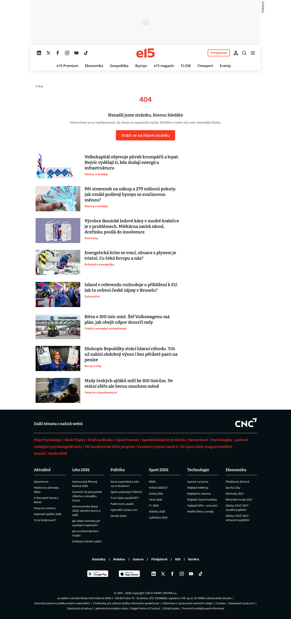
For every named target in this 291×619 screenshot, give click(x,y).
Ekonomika (94, 66)
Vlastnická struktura (79, 608)
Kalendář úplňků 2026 (47, 514)
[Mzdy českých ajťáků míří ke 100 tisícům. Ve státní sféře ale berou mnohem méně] (58, 390)
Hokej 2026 (156, 493)
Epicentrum (41, 482)
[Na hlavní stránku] (145, 52)
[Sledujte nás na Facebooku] (57, 53)
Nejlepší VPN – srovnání (202, 505)
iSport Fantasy (127, 440)
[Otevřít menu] (253, 53)
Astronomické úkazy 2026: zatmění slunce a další (86, 510)
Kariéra (193, 559)
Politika (118, 470)
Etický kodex (171, 608)
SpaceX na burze (197, 482)
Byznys (141, 66)
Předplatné (159, 559)
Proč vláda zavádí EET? (125, 498)
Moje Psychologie (48, 440)
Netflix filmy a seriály (200, 511)
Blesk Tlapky (75, 440)
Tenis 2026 (155, 499)
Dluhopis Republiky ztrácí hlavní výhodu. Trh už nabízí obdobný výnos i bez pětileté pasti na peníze (131, 354)
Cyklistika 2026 (158, 517)
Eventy (225, 66)
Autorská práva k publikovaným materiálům (62, 603)
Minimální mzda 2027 (239, 499)
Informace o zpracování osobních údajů (187, 603)
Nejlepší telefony (197, 487)
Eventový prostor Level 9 (157, 447)
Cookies (221, 603)
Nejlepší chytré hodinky (202, 499)
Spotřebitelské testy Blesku (164, 440)
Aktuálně (42, 470)
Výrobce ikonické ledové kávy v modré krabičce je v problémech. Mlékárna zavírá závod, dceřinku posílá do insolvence (132, 226)
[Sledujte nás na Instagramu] (67, 53)
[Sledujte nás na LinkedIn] (39, 53)
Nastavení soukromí (241, 603)
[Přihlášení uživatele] (236, 53)
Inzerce (138, 559)
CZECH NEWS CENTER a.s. (161, 593)
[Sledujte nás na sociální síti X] (48, 53)
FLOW (186, 66)
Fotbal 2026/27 (158, 487)
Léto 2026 (81, 470)
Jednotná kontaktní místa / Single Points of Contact (128, 608)
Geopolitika (119, 66)
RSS (177, 559)
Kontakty (98, 559)
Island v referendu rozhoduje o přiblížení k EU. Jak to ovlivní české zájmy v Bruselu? (131, 287)
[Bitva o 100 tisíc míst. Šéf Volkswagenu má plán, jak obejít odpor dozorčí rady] (58, 326)
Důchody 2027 (235, 493)
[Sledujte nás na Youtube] (76, 53)
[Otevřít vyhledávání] (244, 53)
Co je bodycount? (45, 520)
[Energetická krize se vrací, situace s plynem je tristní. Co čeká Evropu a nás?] (58, 262)
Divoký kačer (119, 516)
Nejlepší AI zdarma (199, 493)
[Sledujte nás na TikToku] (85, 53)
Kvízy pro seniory (45, 508)
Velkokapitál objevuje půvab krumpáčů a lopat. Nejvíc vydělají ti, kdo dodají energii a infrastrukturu (132, 162)
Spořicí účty (233, 487)
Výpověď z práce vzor (124, 510)
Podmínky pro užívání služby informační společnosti (126, 603)
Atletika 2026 (157, 511)
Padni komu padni (122, 504)
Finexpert (205, 66)
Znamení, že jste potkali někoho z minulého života (87, 496)
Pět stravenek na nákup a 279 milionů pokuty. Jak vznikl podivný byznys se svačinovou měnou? (130, 194)
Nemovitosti (198, 440)
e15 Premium (67, 66)
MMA (152, 482)
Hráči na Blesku (100, 440)
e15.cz (39, 86)
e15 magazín (164, 66)
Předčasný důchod (237, 482)
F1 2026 (153, 505)
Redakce (119, 559)
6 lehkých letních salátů (87, 541)
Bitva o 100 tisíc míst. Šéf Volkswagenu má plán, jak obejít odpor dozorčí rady (127, 319)
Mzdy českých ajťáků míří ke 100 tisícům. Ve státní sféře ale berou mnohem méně (129, 383)
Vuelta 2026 (57, 454)
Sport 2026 (159, 470)
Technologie (198, 470)
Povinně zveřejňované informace (203, 608)
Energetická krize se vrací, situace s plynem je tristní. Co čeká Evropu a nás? (130, 255)
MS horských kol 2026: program (110, 447)
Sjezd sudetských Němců (126, 492)
